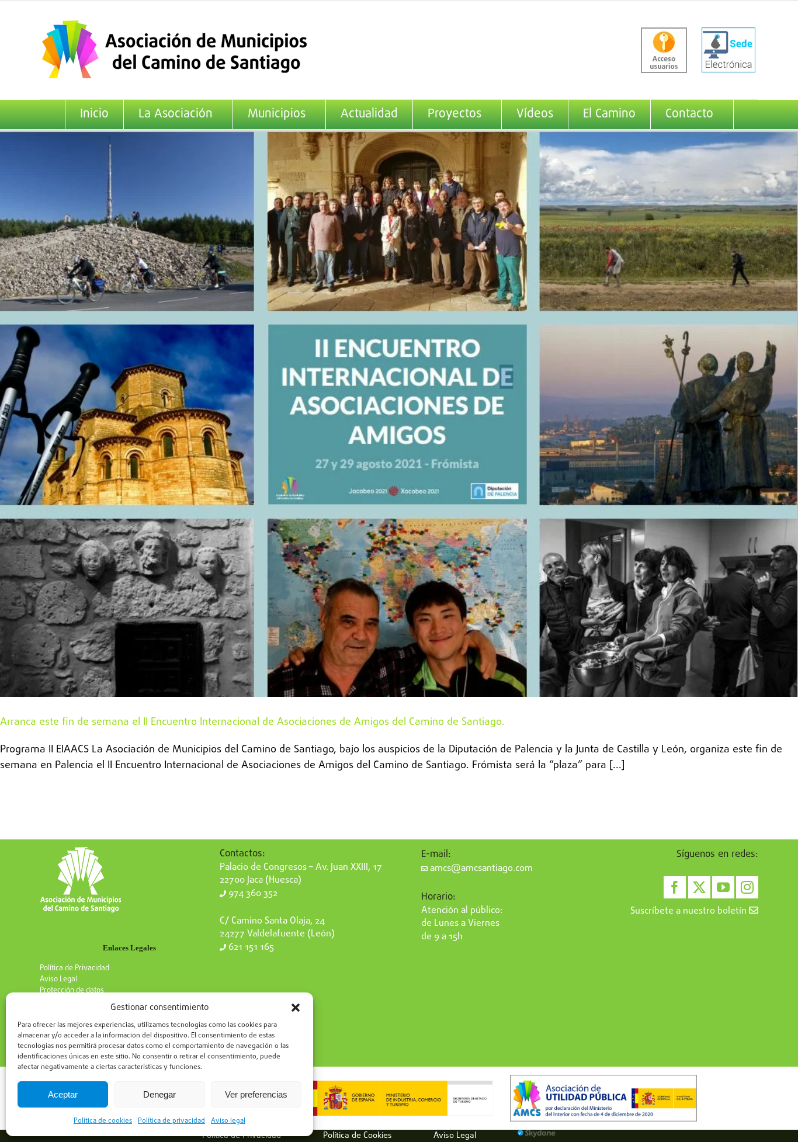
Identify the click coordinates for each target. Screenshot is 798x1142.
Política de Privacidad (74, 968)
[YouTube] (723, 887)
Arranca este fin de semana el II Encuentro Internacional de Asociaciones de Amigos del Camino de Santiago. (252, 722)
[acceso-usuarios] (664, 50)
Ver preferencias (256, 1094)
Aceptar (63, 1094)
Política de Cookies (357, 1135)
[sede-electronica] (728, 50)
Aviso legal (228, 1121)
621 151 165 (250, 947)
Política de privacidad (171, 1121)
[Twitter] (699, 887)
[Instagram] (747, 887)
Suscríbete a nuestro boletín (689, 911)
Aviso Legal (58, 979)
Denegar (159, 1094)
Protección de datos (72, 990)
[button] (295, 1007)
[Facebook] (675, 887)
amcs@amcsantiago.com (480, 869)
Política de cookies (103, 1121)
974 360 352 (251, 894)
